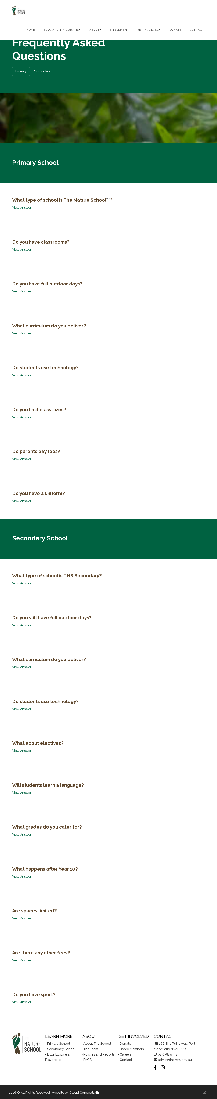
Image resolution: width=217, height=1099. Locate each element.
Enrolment (119, 29)
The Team (90, 1049)
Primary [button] (20, 71)
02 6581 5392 (167, 1054)
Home (30, 29)
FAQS (87, 1060)
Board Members (132, 1049)
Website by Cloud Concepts (73, 1093)
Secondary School (61, 1049)
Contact (197, 29)
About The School (97, 1044)
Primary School (58, 1044)
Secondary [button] (42, 71)
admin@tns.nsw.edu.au (175, 1060)
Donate (175, 29)
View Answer (21, 208)
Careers (125, 1054)
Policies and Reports (98, 1054)
